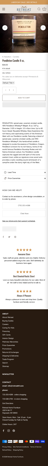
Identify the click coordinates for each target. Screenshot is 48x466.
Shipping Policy (18, 450)
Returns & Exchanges (10, 352)
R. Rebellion (6, 57)
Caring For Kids (8, 328)
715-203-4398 (7, 395)
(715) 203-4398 (24, 205)
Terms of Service (35, 447)
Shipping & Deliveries (10, 356)
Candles (16, 57)
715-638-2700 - (8, 399)
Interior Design (8, 338)
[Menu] (3, 9)
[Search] (39, 9)
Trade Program (8, 359)
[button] (24, 105)
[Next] (43, 27)
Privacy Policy (7, 447)
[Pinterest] (14, 430)
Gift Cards (6, 335)
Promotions (6, 349)
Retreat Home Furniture (15, 457)
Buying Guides (7, 321)
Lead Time (11, 172)
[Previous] (4, 27)
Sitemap (5, 366)
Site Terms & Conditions (21, 447)
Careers (5, 324)
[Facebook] (3, 430)
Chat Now (24, 213)
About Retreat (8, 317)
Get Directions (7, 403)
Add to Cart (24, 98)
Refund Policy (6, 450)
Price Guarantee (13, 178)
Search (5, 363)
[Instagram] (8, 430)
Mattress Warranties (10, 342)
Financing (6, 331)
